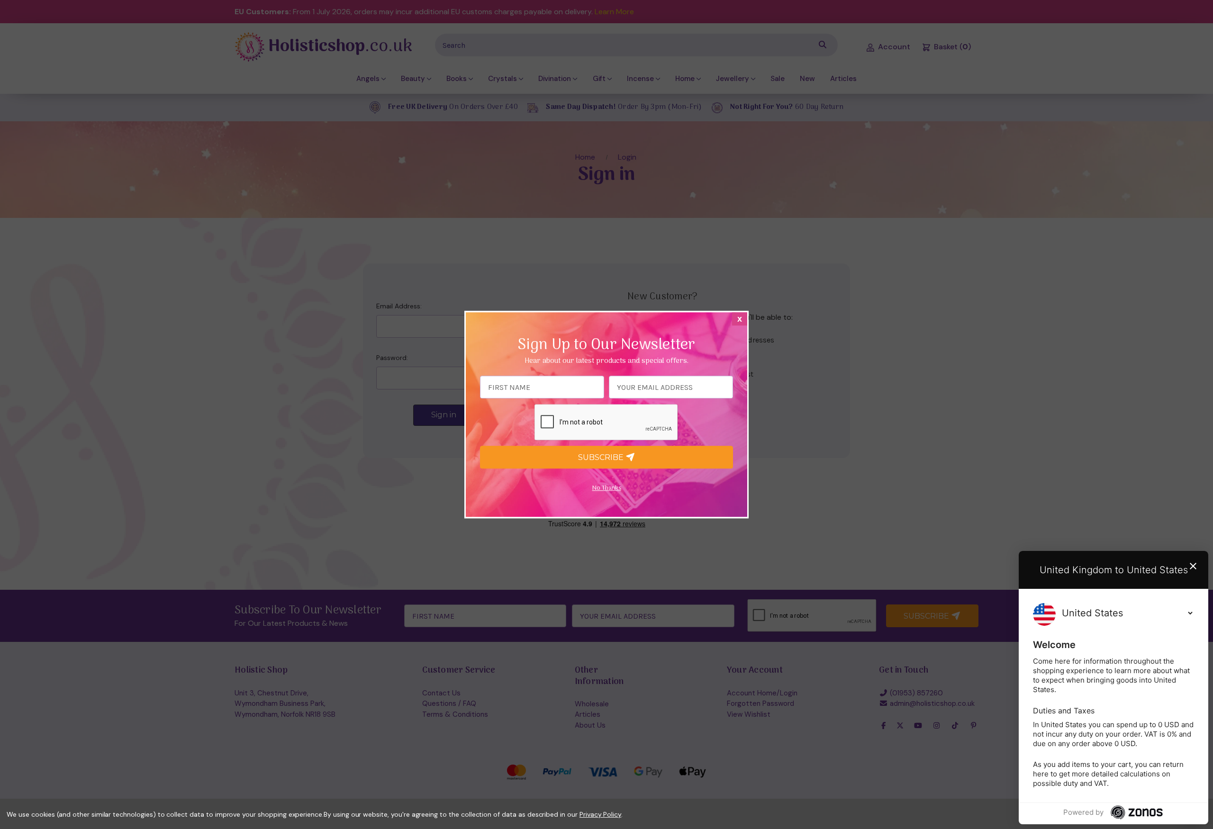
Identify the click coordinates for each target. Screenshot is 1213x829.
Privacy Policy (600, 814)
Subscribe (601, 457)
